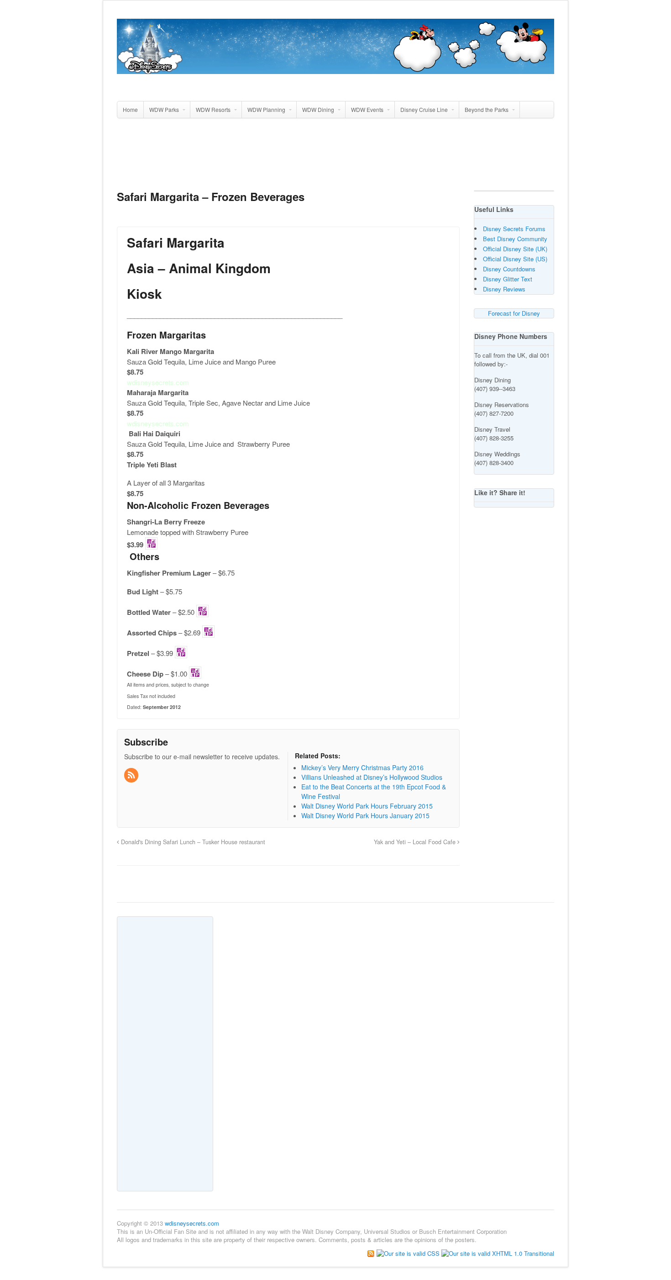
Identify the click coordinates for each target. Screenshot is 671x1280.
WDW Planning (266, 109)
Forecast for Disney (514, 313)
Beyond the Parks (486, 109)
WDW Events (367, 109)
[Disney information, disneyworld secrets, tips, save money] (335, 69)
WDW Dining (318, 109)
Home (130, 109)
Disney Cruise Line (424, 109)
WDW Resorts (213, 109)
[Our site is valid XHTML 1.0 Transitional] (497, 1252)
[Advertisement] (335, 158)
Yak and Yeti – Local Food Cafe (415, 842)
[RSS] (132, 775)
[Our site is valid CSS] (409, 1252)
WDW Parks (164, 109)
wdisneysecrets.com (192, 1223)
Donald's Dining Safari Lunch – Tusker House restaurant (192, 842)
